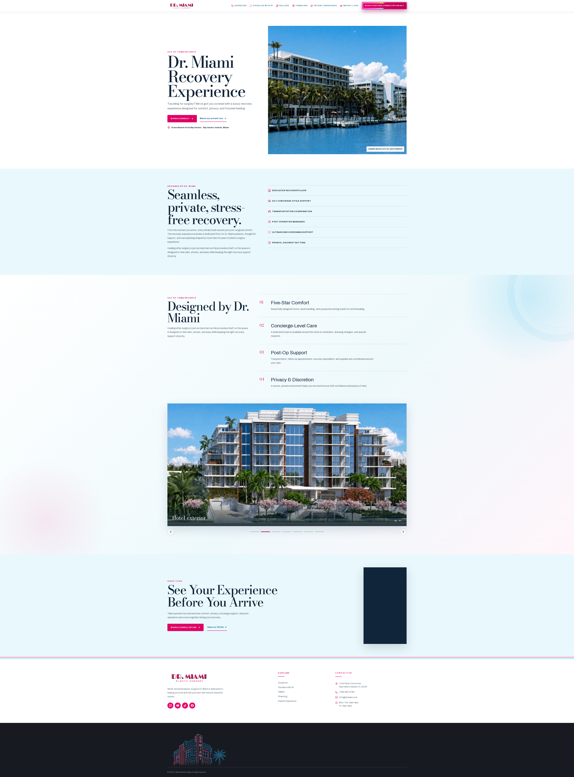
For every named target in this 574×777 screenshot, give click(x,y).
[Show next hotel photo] (403, 531)
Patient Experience (287, 701)
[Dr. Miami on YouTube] (178, 706)
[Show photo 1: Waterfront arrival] (254, 531)
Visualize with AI (286, 687)
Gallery (281, 692)
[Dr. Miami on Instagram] (170, 706)
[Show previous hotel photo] (170, 531)
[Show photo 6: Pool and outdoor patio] (308, 531)
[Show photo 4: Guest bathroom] (287, 531)
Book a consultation (183, 627)
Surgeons (283, 683)
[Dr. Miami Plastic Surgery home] (181, 6)
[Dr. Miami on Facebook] (192, 706)
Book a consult (180, 119)
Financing (282, 696)
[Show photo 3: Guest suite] (276, 531)
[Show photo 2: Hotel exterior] (265, 531)
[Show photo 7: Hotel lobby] (319, 531)
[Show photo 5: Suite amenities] (297, 531)
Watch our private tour (211, 118)
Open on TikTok (215, 627)
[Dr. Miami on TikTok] (185, 706)
